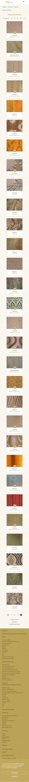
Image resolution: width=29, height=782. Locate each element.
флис (3, 655)
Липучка (4, 724)
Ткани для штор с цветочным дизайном (11, 673)
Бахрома (4, 676)
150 (24, 18)
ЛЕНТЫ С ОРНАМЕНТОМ (8, 689)
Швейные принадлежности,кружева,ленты (11, 683)
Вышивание (4, 719)
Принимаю (14, 772)
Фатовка (4, 648)
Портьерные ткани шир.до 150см (9, 669)
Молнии (4, 703)
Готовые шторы (5, 664)
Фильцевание (5, 717)
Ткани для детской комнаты (8, 674)
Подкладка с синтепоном (8, 658)
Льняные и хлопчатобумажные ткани (10, 641)
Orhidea (4, 733)
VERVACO (4, 742)
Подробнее (14, 776)
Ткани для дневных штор (8, 668)
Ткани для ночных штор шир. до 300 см (11, 671)
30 (11, 18)
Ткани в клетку (5, 645)
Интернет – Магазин (13, 7)
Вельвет (4, 646)
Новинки (4, 630)
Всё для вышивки (6, 740)
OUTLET (4, 752)
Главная (4, 7)
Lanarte (3, 735)
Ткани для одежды (6, 639)
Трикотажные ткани (6, 643)
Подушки (4, 738)
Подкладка (4, 651)
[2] (21, 615)
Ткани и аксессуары (8, 661)
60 (14, 18)
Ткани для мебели (7, 10)
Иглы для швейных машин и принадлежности (12, 692)
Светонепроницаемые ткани (8, 666)
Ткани (4, 637)
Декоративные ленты (7, 727)
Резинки (4, 696)
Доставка (14, 621)
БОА (3, 704)
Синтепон (4, 722)
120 (21, 18)
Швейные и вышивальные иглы (9, 691)
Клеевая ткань (5, 697)
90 (17, 18)
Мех (3, 653)
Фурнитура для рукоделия (8, 720)
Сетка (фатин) (5, 650)
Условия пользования (14, 624)
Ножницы (4, 694)
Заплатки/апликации (7, 725)
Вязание (4, 745)
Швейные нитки (5, 699)
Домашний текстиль (8, 755)
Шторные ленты (6, 678)
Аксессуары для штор (7, 679)
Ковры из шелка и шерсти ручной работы (14, 633)
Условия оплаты (14, 619)
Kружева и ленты (6, 687)
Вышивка (5, 730)
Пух (3, 706)
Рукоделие (5, 712)
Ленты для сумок (6, 701)
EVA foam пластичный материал (9, 715)
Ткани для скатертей (8, 709)
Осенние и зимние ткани (7, 656)
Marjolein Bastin (5, 737)
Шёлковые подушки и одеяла (9, 758)
